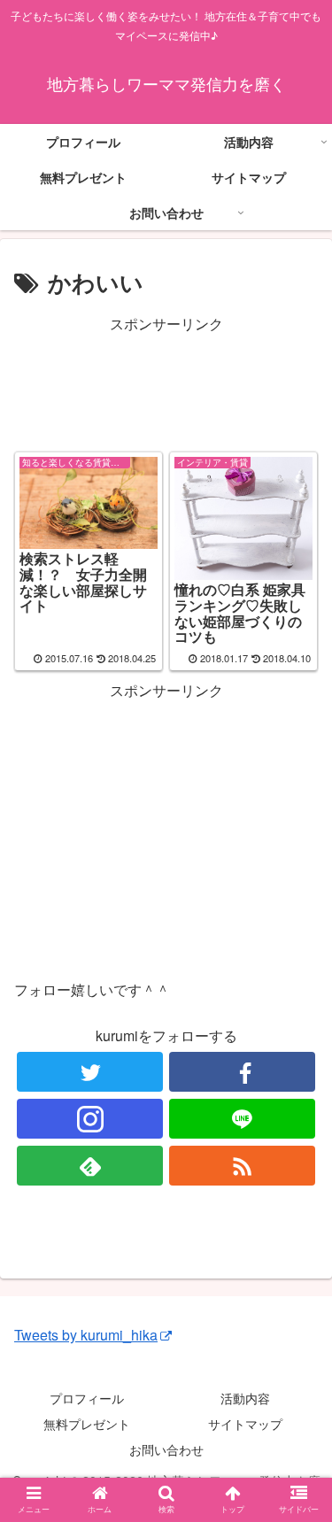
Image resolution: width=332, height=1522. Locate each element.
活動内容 (245, 1398)
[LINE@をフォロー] (242, 1119)
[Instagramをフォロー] (90, 1119)
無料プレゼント (86, 1424)
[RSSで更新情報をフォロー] (242, 1166)
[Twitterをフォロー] (90, 1072)
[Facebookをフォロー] (242, 1072)
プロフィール (87, 1398)
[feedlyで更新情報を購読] (90, 1166)
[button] (297, 1474)
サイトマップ (245, 1424)
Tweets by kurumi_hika (86, 1335)
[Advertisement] (166, 381)
